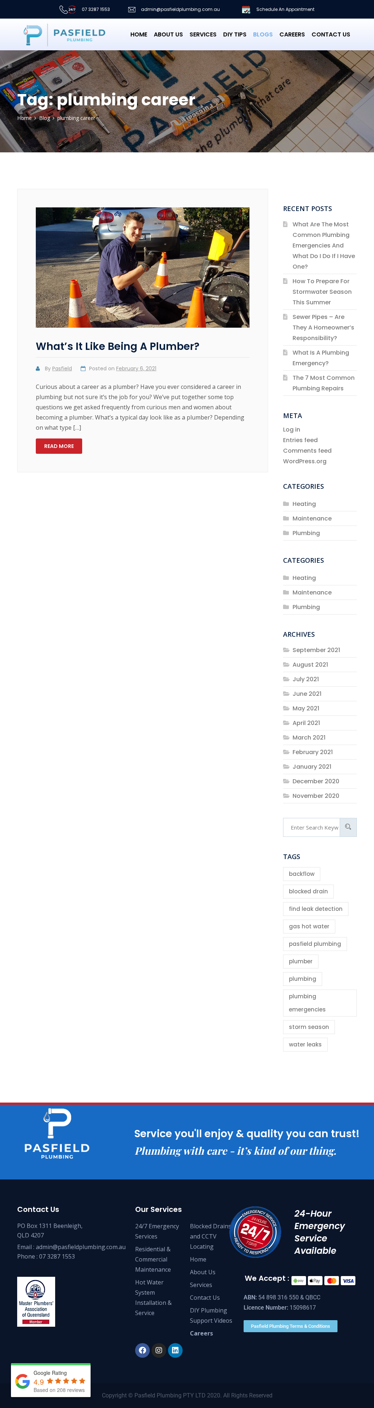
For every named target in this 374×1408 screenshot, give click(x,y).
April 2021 (306, 723)
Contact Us (205, 1298)
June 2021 (307, 694)
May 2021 (306, 708)
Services (203, 34)
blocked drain (308, 891)
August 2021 (310, 664)
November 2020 (316, 796)
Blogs (263, 34)
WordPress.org (305, 461)
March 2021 (309, 737)
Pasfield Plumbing (158, 1395)
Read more (59, 446)
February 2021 (313, 752)
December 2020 (316, 781)
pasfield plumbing (315, 944)
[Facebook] (142, 1350)
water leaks (305, 1044)
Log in (291, 429)
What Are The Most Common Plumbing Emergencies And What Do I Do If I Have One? (324, 245)
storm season (309, 1027)
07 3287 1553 (95, 9)
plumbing (302, 979)
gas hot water (309, 926)
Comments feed (307, 450)
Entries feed (300, 440)
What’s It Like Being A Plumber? (117, 346)
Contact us (331, 34)
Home (138, 34)
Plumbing (306, 533)
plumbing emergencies (307, 1002)
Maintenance (312, 518)
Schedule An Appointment (284, 9)
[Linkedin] (175, 1350)
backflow (301, 874)
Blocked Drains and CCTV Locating (210, 1236)
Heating (304, 504)
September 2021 (316, 650)
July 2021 (306, 679)
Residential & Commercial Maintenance (153, 1259)
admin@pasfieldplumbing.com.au (180, 9)
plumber (301, 961)
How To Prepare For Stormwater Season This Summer (322, 292)
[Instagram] (159, 1350)
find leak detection (316, 909)
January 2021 (312, 766)
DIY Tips (235, 34)
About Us (168, 34)
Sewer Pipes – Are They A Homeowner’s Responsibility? (323, 327)
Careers (292, 34)
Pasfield (62, 368)
